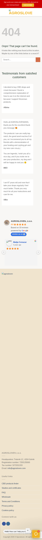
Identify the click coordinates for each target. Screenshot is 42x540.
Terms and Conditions (11, 501)
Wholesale (6, 497)
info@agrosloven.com (16, 468)
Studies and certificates (11, 488)
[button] (36, 534)
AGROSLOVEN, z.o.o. (21, 221)
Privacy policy (7, 506)
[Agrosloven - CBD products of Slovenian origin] (20, 12)
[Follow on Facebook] (4, 524)
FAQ (3, 493)
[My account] (35, 12)
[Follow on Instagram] (8, 524)
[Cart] (39, 12)
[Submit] (38, 59)
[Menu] (4, 12)
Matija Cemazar (20, 242)
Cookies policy (8, 510)
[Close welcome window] (28, 530)
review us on (17, 234)
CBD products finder (10, 484)
